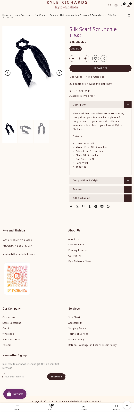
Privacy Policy (76, 339)
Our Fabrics (75, 255)
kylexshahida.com (19, 254)
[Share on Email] (101, 206)
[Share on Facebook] (70, 206)
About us (73, 239)
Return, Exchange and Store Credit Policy (92, 344)
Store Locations (11, 322)
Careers (7, 344)
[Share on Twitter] (77, 206)
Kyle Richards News (79, 261)
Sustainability (76, 244)
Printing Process (78, 250)
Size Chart (74, 317)
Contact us (8, 317)
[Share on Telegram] (95, 206)
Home (5, 15)
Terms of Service (78, 333)
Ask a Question (95, 76)
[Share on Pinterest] (83, 206)
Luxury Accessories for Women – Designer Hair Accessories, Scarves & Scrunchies (58, 15)
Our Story (8, 328)
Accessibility (75, 322)
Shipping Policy (77, 328)
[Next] (59, 73)
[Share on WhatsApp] (108, 206)
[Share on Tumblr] (89, 206)
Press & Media (11, 339)
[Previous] (7, 73)
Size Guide (76, 76)
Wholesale (8, 333)
